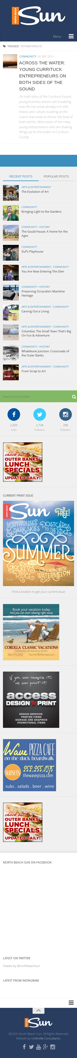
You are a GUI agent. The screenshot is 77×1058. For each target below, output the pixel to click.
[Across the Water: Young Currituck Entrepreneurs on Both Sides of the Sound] (10, 61)
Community (27, 56)
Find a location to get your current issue (38, 592)
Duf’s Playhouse (32, 251)
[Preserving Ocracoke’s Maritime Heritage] (11, 293)
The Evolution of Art (35, 192)
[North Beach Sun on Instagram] (52, 1047)
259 (65, 425)
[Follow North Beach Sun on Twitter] (31, 1047)
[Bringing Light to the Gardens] (11, 213)
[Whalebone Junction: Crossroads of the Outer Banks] (11, 352)
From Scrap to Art (34, 371)
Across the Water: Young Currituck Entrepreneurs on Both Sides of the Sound (42, 75)
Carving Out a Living (35, 311)
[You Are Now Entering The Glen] (11, 273)
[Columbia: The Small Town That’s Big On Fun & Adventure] (11, 332)
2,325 (13, 425)
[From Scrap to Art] (11, 372)
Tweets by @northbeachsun (21, 966)
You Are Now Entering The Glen (43, 271)
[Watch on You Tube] (38, 1047)
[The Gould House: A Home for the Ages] (11, 233)
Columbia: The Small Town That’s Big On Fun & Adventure (46, 333)
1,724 (39, 425)
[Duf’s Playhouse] (11, 253)
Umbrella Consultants (45, 1038)
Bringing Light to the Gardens (41, 211)
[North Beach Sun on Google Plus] (45, 1047)
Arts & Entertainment (36, 187)
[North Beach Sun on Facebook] (24, 1047)
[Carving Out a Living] (11, 312)
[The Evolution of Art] (11, 193)
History (44, 227)
